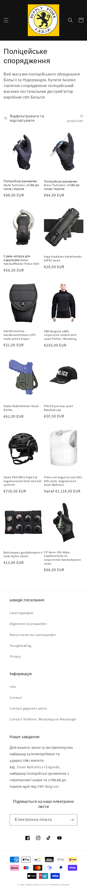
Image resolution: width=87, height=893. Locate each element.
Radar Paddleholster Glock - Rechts (22, 408)
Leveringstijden (22, 613)
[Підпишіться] (71, 819)
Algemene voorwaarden (28, 624)
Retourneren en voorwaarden (33, 635)
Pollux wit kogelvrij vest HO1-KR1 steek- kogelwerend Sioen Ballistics (63, 480)
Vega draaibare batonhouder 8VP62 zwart (63, 258)
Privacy (15, 656)
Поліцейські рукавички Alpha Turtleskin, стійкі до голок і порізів (21, 184)
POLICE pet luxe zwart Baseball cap (58, 408)
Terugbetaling (20, 645)
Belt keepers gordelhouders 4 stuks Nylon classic (23, 554)
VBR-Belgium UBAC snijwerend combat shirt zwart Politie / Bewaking (60, 334)
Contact (16, 697)
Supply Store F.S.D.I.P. (37, 884)
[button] (6, 20)
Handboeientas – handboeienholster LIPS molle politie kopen (20, 334)
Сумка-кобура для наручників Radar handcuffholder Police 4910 (21, 259)
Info (13, 687)
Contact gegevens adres (28, 708)
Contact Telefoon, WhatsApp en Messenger (43, 719)
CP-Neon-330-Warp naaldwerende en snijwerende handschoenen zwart (62, 557)
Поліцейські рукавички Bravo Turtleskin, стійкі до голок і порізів (62, 185)
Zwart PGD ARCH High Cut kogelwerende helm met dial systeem (23, 480)
